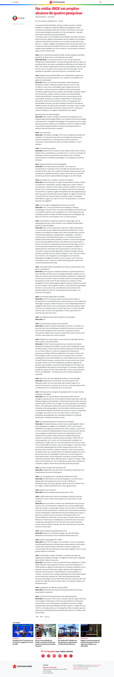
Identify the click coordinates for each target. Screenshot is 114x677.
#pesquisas (47, 616)
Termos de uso (86, 669)
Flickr (71, 655)
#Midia (41, 616)
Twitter (43, 655)
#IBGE (37, 616)
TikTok (65, 655)
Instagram (48, 655)
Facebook (54, 655)
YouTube (59, 655)
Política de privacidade (77, 669)
